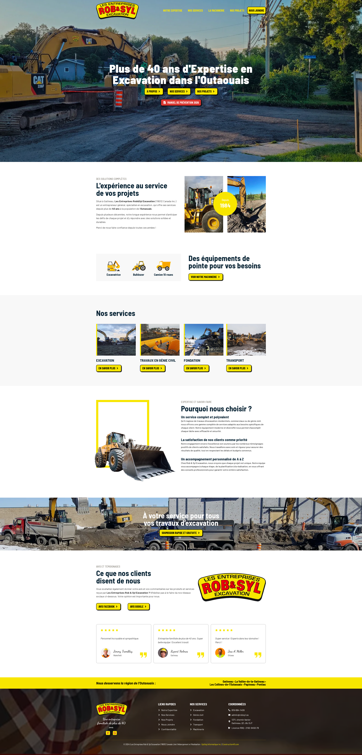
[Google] (115, 733)
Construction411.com (230, 744)
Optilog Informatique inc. (211, 744)
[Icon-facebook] (108, 733)
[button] (178, 669)
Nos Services (195, 10)
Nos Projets (237, 10)
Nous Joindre (256, 10)
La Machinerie (216, 10)
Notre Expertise (172, 10)
